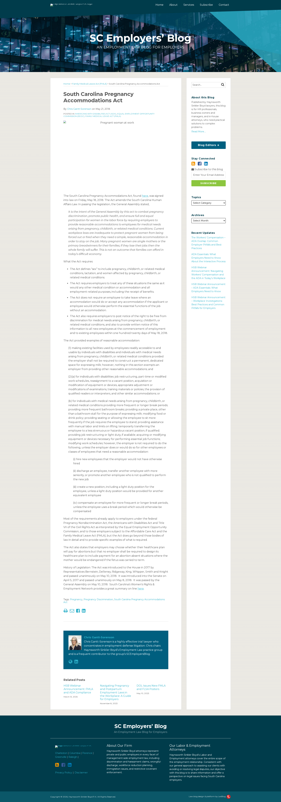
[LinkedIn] (206, 163)
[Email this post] (72, 611)
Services (188, 4)
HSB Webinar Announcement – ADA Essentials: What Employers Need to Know (208, 288)
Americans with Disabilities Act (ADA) (95, 114)
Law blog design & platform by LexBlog (207, 796)
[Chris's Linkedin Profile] (76, 661)
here (145, 195)
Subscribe (206, 4)
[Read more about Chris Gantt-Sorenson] (70, 661)
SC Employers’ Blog (140, 38)
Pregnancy (76, 599)
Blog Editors (204, 144)
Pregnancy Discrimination (98, 599)
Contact (224, 4)
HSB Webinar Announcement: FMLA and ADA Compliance (78, 689)
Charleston (61, 753)
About (173, 4)
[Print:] (66, 610)
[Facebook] (199, 163)
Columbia (74, 753)
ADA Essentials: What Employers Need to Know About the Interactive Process (208, 258)
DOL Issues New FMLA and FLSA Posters (151, 687)
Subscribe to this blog (208, 169)
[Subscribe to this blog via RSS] (193, 163)
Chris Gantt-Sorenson (79, 108)
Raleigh (72, 757)
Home (159, 4)
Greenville (60, 757)
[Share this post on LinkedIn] (84, 611)
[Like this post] (78, 611)
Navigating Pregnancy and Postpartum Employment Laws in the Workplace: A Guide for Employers (115, 692)
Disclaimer (81, 772)
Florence (87, 753)
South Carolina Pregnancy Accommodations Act (114, 601)
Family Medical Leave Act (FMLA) (89, 83)
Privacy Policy (63, 772)
